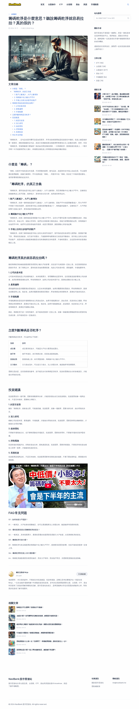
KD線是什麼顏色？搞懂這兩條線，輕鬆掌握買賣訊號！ (36, 633)
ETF (61, 4)
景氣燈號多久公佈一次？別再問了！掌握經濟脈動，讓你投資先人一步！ (42, 641)
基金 (78, 4)
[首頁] (15, 4)
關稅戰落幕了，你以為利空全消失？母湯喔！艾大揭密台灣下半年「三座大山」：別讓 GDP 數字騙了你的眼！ (115, 147)
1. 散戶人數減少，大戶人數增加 (26, 94)
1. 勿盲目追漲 (19, 120)
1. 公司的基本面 (20, 106)
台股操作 (52, 4)
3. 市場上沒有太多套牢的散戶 (25, 100)
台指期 (69, 4)
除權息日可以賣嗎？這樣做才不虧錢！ (30, 607)
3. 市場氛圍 (18, 112)
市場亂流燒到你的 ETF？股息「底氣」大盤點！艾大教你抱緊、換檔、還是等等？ (115, 159)
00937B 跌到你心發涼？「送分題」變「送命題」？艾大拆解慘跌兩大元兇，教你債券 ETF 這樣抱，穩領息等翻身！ (116, 109)
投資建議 (15, 117)
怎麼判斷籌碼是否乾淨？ (21, 114)
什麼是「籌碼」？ (19, 88)
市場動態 (94, 4)
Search (128, 4)
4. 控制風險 (18, 129)
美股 (85, 4)
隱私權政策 (96, 686)
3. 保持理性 (18, 126)
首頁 (42, 4)
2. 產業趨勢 (18, 109)
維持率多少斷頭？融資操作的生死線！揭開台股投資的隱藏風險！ (40, 624)
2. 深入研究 (18, 123)
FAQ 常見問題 (17, 135)
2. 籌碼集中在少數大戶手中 (24, 97)
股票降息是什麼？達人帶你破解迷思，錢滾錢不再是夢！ (36, 650)
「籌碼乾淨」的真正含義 (21, 91)
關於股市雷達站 (98, 683)
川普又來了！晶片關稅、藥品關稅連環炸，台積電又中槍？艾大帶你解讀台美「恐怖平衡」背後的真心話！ (115, 96)
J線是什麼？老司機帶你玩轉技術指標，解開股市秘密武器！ (38, 616)
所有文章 (82, 574)
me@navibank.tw (119, 683)
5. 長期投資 (18, 132)
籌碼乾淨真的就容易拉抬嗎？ (23, 103)
